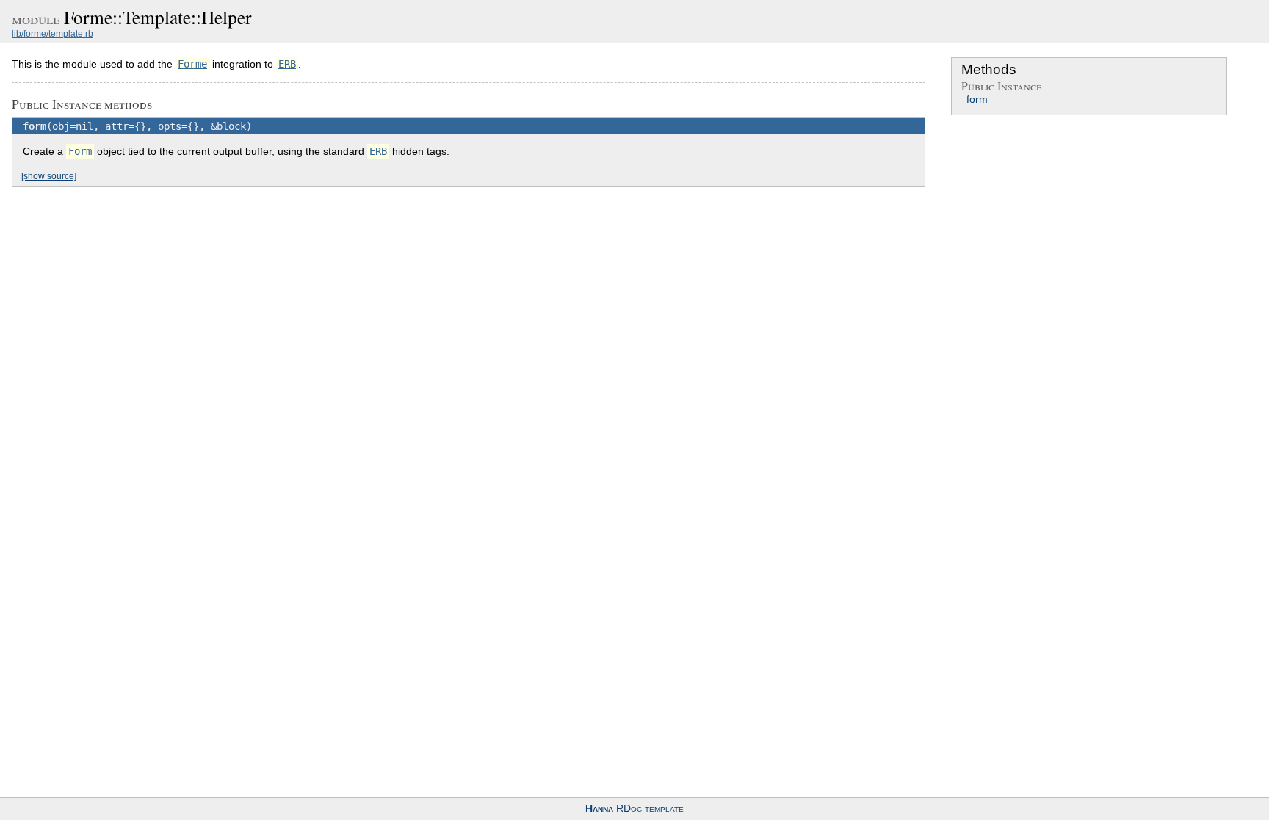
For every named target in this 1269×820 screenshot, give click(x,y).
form (977, 99)
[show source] (48, 176)
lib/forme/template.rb (52, 33)
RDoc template (634, 808)
